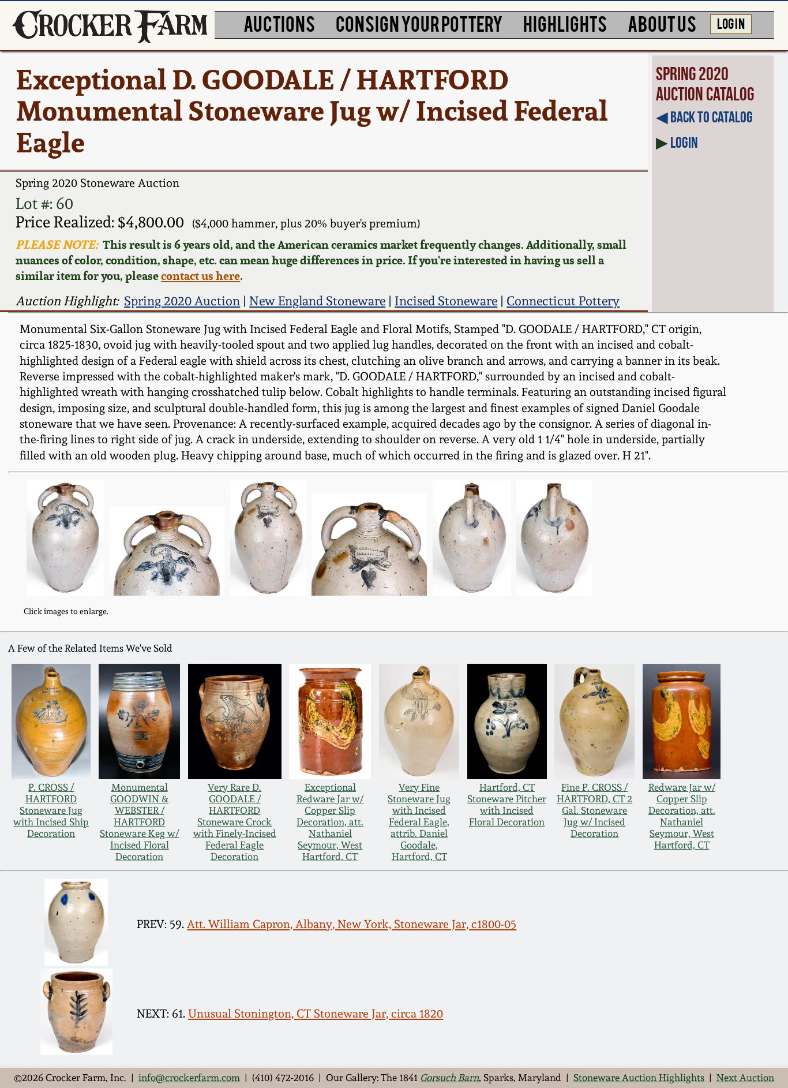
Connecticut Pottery (563, 300)
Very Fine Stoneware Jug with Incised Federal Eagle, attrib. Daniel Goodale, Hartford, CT (419, 822)
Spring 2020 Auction (182, 300)
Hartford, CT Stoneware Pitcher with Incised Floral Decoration (506, 805)
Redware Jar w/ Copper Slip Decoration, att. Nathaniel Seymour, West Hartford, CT (681, 816)
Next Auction (745, 1077)
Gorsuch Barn (449, 1077)
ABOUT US (662, 23)
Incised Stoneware (446, 300)
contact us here (200, 275)
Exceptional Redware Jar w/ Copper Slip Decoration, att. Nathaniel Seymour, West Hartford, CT (330, 822)
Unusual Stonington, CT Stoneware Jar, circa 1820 (315, 1013)
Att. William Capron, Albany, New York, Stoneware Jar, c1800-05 (351, 924)
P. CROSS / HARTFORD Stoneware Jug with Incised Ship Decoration (51, 810)
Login (684, 142)
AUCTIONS (279, 23)
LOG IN (731, 23)
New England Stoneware (317, 300)
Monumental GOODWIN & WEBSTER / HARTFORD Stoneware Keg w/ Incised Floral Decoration (139, 822)
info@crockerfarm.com (189, 1077)
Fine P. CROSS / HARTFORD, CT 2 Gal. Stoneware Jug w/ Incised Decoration (594, 810)
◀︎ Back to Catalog (704, 117)
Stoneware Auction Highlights (638, 1077)
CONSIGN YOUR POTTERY (419, 23)
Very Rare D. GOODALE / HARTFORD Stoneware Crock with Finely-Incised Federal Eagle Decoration (234, 822)
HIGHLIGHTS (565, 23)
